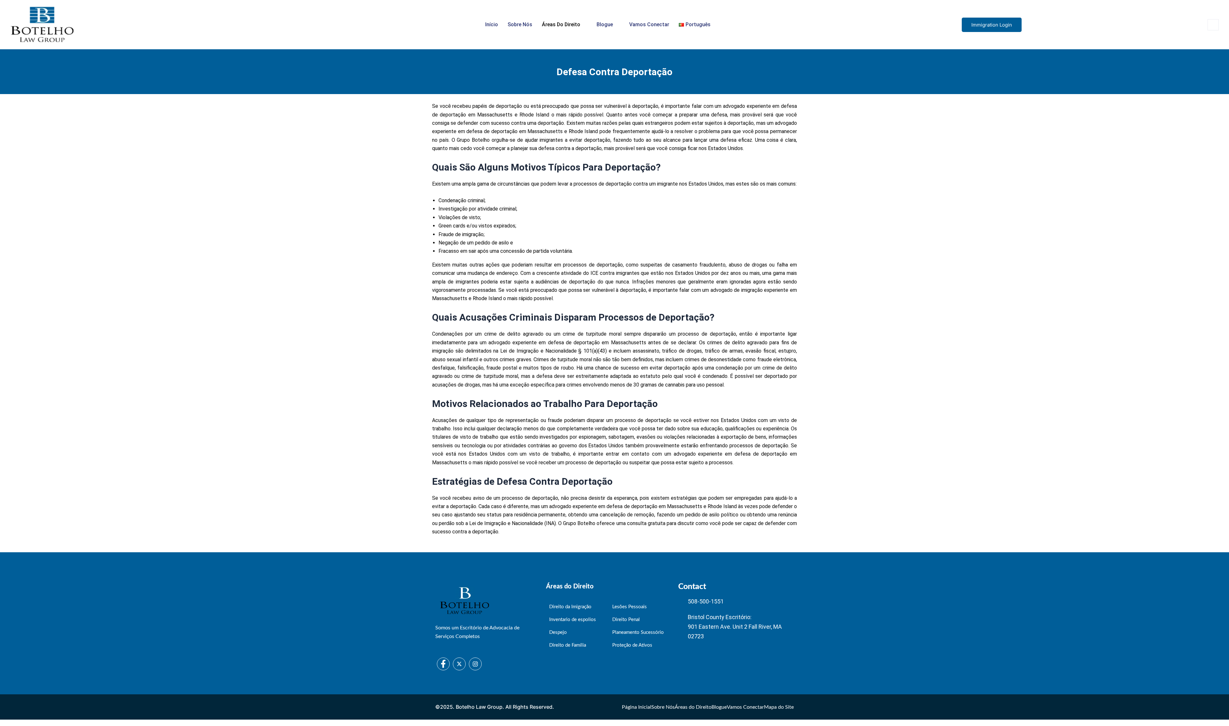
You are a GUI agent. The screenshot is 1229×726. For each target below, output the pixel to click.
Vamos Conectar (649, 24)
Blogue (605, 24)
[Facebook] (443, 664)
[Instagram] (475, 664)
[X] (459, 664)
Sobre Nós (520, 24)
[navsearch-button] (1213, 24)
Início (491, 24)
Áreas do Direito (561, 24)
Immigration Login (991, 25)
